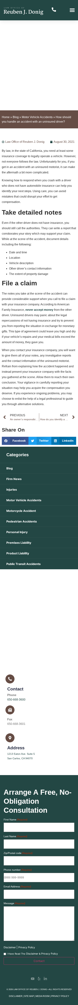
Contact (15, 689)
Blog (16, 117)
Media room (43, 996)
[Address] (10, 737)
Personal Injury (17, 532)
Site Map (29, 996)
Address (15, 747)
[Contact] (10, 678)
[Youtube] (32, 979)
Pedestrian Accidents (21, 521)
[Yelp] (39, 979)
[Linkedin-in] (45, 979)
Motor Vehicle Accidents (37, 117)
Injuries (11, 489)
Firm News (14, 479)
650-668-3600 (16, 699)
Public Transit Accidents (23, 564)
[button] (72, 10)
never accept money (39, 309)
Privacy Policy (26, 947)
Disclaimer (10, 947)
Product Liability (17, 553)
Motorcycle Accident (21, 511)
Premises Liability (18, 542)
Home (6, 117)
